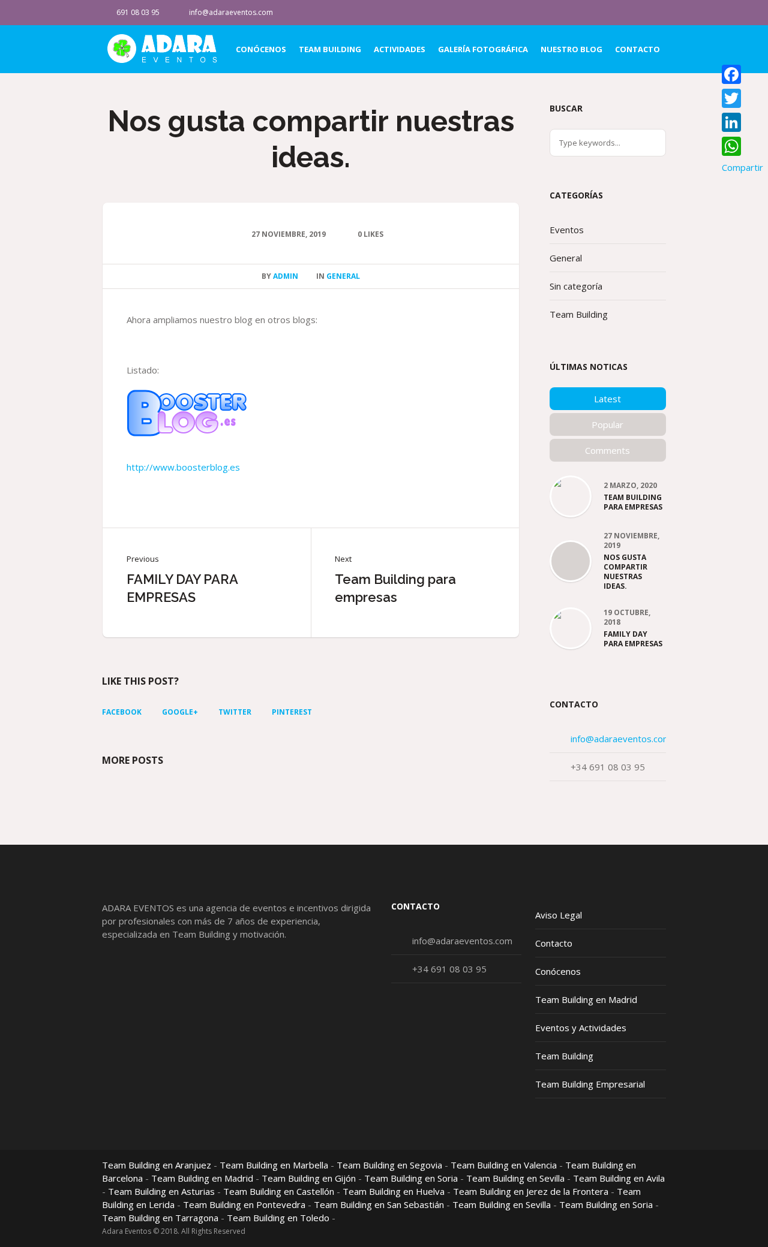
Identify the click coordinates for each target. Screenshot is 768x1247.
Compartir (742, 167)
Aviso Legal (558, 915)
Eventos (567, 230)
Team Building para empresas (395, 588)
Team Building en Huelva (394, 1191)
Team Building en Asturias (161, 1191)
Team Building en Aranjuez (156, 1165)
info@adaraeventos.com (231, 12)
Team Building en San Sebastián (379, 1204)
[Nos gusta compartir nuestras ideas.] (570, 562)
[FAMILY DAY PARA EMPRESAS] (570, 620)
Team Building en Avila (619, 1178)
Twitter (234, 712)
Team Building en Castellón (278, 1191)
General (343, 276)
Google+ (180, 712)
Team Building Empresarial (590, 1084)
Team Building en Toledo (278, 1218)
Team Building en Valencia (504, 1165)
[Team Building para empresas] (570, 487)
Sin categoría (576, 286)
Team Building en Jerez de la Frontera (530, 1191)
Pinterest (292, 712)
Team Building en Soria (411, 1178)
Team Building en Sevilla (515, 1178)
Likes (370, 234)
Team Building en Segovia (389, 1165)
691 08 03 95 (138, 12)
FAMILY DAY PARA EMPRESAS (182, 588)
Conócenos (558, 971)
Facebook (122, 712)
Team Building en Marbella (274, 1165)
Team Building (579, 314)
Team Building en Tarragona (160, 1218)
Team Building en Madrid (586, 999)
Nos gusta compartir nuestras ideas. (625, 572)
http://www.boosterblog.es (183, 467)
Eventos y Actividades (580, 1028)
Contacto (553, 943)
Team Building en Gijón (309, 1178)
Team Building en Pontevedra (244, 1204)
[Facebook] (656, 12)
